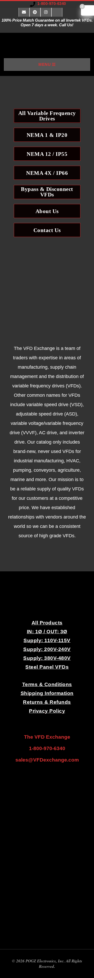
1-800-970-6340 (51, 3)
